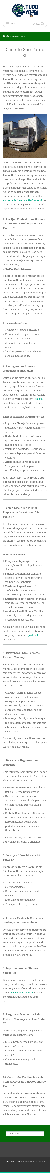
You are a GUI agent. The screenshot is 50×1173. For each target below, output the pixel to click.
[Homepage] (25, 10)
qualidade (33, 635)
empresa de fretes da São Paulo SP (22, 200)
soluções (38, 398)
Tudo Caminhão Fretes (12, 1161)
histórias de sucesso (22, 992)
